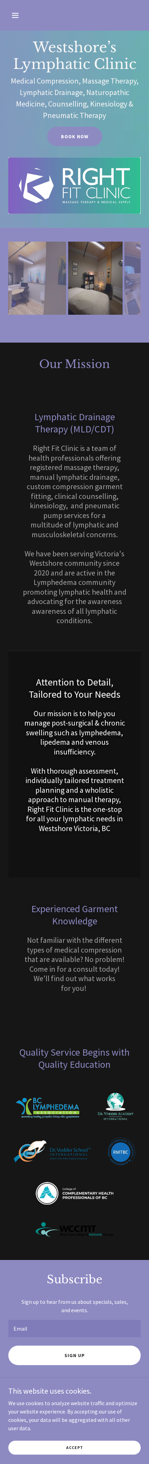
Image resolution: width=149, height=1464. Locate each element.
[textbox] (74, 1337)
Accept (74, 1447)
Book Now (74, 136)
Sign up (74, 1364)
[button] (23, 15)
